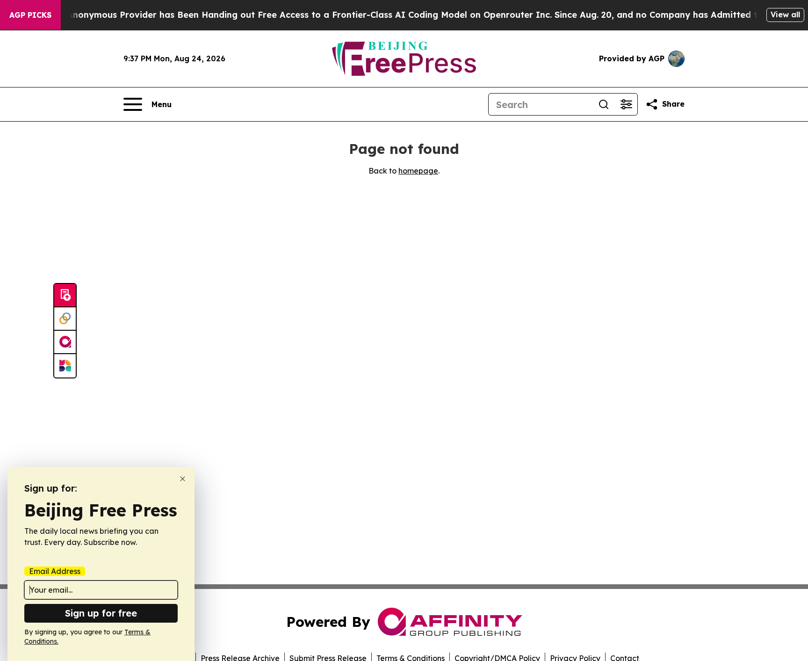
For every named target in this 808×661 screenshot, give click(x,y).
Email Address (54, 571)
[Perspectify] (65, 319)
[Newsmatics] (65, 366)
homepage (418, 170)
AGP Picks (30, 15)
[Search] (603, 104)
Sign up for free (101, 613)
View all (785, 14)
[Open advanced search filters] (626, 104)
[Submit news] (65, 295)
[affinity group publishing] (65, 342)
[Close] (182, 478)
